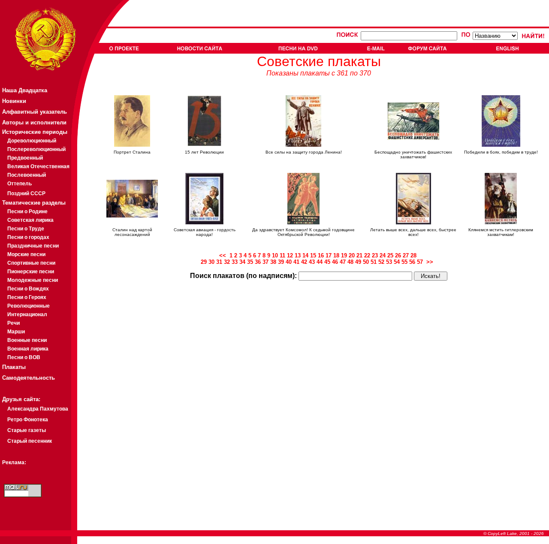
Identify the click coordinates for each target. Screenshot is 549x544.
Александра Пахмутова (37, 409)
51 (374, 262)
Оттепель (19, 184)
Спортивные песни (31, 263)
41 (296, 262)
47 (343, 262)
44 (320, 262)
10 (275, 255)
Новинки (14, 101)
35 (250, 262)
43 (312, 262)
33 (235, 262)
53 (389, 262)
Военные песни (27, 340)
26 (398, 255)
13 (298, 255)
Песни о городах (28, 237)
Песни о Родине (27, 212)
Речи (13, 323)
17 (329, 255)
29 (204, 262)
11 (282, 255)
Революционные (28, 306)
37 (265, 262)
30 (211, 262)
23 (375, 255)
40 (289, 262)
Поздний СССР (26, 193)
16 (321, 255)
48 (350, 262)
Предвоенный (25, 158)
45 (327, 262)
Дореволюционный (31, 141)
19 (344, 255)
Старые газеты (26, 430)
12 (290, 255)
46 (335, 262)
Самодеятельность (28, 378)
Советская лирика (30, 220)
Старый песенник (29, 441)
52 (381, 262)
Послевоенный (26, 175)
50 (366, 262)
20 (352, 255)
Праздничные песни (33, 246)
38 (273, 262)
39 (281, 262)
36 (258, 262)
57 (420, 262)
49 (358, 262)
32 (227, 262)
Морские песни (26, 254)
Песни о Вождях (28, 289)
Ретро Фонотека (27, 420)
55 (404, 262)
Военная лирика (27, 349)
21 (359, 255)
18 (336, 255)
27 (406, 255)
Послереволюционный (36, 149)
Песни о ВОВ (23, 357)
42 (304, 262)
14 (305, 255)
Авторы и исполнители (34, 122)
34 (242, 262)
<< (224, 255)
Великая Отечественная (38, 166)
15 (313, 255)
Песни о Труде (25, 229)
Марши (16, 332)
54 (397, 262)
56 (412, 262)
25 (390, 255)
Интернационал (27, 314)
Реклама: (14, 462)
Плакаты (14, 367)
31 (219, 262)
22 (367, 255)
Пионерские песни (30, 272)
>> (431, 262)
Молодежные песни (32, 280)
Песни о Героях (26, 297)
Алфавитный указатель (34, 112)
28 (413, 255)
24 (383, 255)
